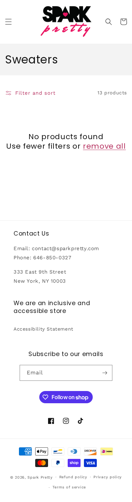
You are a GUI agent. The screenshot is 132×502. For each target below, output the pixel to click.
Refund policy (73, 477)
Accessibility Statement (43, 329)
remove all (104, 146)
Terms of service (69, 487)
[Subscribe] (104, 373)
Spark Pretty (39, 477)
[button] (8, 21)
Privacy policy (107, 477)
